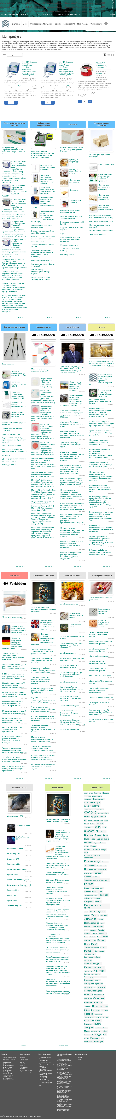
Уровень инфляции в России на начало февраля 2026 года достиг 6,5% (100, 433)
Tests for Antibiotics (26, 1070)
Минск (98, 901)
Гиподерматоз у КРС (15, 849)
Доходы (87, 915)
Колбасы (103, 843)
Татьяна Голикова (7, 1078)
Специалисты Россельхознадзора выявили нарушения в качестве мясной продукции (101, 528)
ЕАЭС (91, 793)
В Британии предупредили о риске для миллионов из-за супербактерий (42, 691)
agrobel (23, 1057)
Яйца (105, 835)
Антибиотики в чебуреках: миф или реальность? (72, 659)
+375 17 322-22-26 (74, 14)
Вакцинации (103, 839)
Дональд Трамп (88, 873)
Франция (92, 937)
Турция (96, 843)
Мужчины (87, 796)
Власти (88, 835)
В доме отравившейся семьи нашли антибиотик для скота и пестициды (43, 718)
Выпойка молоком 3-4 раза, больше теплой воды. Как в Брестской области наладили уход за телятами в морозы (71, 482)
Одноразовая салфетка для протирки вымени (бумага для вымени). (14, 440)
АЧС (95, 987)
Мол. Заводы (82, 24)
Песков (105, 793)
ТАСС (101, 888)
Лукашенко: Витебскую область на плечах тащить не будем (71, 424)
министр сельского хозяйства (92, 856)
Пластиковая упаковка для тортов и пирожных (71, 217)
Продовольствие (89, 954)
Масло (87, 1031)
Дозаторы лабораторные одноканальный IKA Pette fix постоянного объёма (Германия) (42, 253)
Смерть (92, 823)
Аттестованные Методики (41, 24)
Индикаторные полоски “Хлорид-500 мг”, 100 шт (40, 279)
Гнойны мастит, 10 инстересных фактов (97, 662)
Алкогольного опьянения (96, 880)
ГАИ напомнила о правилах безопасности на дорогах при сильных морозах (57, 950)
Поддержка (89, 839)
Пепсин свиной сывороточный (101, 231)
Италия (86, 846)
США (98, 827)
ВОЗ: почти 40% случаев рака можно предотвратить (57, 881)
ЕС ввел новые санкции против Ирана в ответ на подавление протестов (12, 720)
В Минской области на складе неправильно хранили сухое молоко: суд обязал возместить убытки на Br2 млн (72, 506)
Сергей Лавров (7, 1076)
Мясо (87, 816)
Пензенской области (103, 813)
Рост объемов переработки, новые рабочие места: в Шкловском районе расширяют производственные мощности (72, 519)
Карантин (88, 1024)
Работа (88, 884)
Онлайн (101, 930)
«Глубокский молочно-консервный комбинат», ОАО (45, 1084)
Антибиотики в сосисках (70, 729)
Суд (100, 891)
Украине (88, 1014)
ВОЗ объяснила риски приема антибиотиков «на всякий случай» (43, 767)
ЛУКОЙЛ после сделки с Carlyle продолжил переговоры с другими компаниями (14, 759)
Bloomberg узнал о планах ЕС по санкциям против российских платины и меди (13, 685)
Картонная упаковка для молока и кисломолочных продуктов (70, 239)
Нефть (104, 1031)
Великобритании (92, 849)
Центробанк (87, 1006)
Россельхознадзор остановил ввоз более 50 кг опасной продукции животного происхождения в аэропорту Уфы (101, 516)
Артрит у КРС (12, 901)
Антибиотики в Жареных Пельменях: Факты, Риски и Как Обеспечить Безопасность (72, 722)
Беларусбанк (43, 1076)
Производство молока (91, 947)
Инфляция (95, 1010)
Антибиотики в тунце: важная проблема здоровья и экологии (71, 646)
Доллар (98, 835)
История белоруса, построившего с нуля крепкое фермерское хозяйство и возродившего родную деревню (72, 532)
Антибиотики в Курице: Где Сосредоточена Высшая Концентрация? (71, 675)
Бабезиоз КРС (13, 890)
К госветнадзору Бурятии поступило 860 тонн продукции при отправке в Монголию (101, 424)
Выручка (97, 793)
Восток (100, 919)
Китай (94, 944)
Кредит (98, 1034)
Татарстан (97, 898)
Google (103, 849)
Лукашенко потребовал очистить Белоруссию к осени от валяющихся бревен (43, 670)
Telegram (89, 1027)
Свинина (87, 974)
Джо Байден (102, 869)
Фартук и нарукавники (11, 434)
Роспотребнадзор (92, 963)
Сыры (86, 793)
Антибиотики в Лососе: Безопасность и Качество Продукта (70, 698)
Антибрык (6, 455)
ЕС (85, 820)
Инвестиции (99, 971)
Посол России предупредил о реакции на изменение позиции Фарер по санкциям (14, 667)
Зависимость (88, 827)
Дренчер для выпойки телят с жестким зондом (14, 460)
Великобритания (91, 888)
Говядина (98, 1028)
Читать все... (20, 318)
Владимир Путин (92, 806)
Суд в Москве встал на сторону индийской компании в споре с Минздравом (43, 700)
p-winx (23, 1068)
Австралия (100, 823)
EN (114, 14)
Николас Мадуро (7, 1073)
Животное (97, 980)
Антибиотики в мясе (68, 653)
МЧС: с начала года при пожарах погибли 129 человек (57, 874)
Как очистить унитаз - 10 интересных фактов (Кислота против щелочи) (100, 712)
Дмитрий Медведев (8, 1065)
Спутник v (103, 947)
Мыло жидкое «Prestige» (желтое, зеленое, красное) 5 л (14, 450)
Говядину (98, 873)
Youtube (79, 1059)
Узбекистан (88, 898)
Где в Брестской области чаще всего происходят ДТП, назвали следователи (57, 865)
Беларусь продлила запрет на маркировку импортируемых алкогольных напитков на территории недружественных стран (57, 914)
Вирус (86, 912)
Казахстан (89, 1020)
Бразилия (99, 984)
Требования (98, 926)
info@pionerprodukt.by (9, 14)
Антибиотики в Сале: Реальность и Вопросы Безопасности (69, 713)
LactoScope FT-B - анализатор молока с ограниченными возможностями (43, 239)
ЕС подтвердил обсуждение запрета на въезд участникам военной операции (14, 694)
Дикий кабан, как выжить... (99, 656)
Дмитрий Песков (7, 1067)
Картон (63, 234)
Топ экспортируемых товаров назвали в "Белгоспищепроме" (58, 992)
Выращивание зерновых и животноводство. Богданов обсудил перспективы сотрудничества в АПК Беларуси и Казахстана (71, 469)
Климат (86, 823)
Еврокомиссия (99, 994)
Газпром (98, 1017)
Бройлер (105, 1028)
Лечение (102, 933)
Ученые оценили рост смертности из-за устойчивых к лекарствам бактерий (43, 709)
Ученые (95, 915)
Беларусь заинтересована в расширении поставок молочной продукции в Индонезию (71, 556)
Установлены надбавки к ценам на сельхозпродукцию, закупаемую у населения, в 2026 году (71, 414)
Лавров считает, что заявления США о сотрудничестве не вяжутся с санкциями (13, 656)
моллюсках (7, 87)
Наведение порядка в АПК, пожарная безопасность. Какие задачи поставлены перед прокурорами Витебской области (58, 970)
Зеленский (103, 915)
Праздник (103, 977)
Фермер (88, 998)
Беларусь (98, 1041)
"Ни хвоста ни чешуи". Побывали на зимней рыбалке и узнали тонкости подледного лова (58, 902)
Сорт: (4, 55)
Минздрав (89, 983)
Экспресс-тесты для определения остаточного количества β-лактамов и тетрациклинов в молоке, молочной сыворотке (12, 276)
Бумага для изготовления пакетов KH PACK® (70, 211)
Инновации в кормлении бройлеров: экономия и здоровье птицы (98, 442)
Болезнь (87, 891)
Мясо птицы (88, 987)
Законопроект (99, 809)
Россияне (95, 1038)
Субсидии (88, 960)
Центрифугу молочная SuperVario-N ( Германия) (101, 64)
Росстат (99, 866)
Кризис (87, 967)
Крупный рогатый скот (95, 820)
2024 (87, 1010)
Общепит (106, 1017)
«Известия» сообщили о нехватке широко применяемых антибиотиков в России (43, 729)
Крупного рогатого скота (93, 906)
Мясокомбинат (97, 796)
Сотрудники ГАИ (88, 1034)
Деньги (101, 911)
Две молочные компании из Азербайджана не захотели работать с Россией (42, 651)
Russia (98, 1020)
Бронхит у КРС (13, 875)
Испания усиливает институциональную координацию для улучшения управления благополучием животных (100, 476)
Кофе (106, 820)
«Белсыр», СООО (44, 1081)
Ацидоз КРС (12, 895)
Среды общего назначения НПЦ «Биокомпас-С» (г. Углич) (101, 216)
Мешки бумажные (67, 255)
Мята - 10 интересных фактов (100, 676)
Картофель (99, 1014)
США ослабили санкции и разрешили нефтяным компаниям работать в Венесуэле (12, 740)
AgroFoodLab (24, 1059)
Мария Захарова (7, 1070)
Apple (86, 852)
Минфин (87, 934)
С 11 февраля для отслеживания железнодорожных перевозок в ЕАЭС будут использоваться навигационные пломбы (58, 938)
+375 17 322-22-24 (56, 14)
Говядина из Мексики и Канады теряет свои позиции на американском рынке (100, 465)
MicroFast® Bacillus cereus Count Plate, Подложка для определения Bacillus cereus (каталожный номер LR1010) (42, 483)
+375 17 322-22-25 (38, 14)
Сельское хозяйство (92, 957)
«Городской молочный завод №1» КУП (45, 1074)
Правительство (100, 1006)
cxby (22, 1062)
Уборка (102, 923)
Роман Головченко (8, 1075)
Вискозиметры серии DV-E (41, 260)
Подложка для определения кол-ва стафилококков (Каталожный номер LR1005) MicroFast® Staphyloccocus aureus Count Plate (42, 506)
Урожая (87, 927)
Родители (96, 876)
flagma (23, 1065)
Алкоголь (88, 1002)
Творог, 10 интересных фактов (101, 698)
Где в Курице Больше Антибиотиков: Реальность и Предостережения (71, 689)
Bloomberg (101, 831)
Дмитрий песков (98, 967)
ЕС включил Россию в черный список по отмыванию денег (14, 712)
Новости (57, 24)
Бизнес (101, 940)
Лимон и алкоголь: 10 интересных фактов (97, 670)
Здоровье (88, 980)
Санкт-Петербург (92, 802)
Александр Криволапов (9, 1057)
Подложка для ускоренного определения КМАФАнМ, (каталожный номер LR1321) (42, 474)
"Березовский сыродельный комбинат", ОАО (45, 1071)
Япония (105, 937)
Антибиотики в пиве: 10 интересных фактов (98, 650)
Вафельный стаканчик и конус (101, 221)
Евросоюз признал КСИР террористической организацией (12, 729)
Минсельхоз (90, 940)
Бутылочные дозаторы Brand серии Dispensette (42, 232)
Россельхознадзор (93, 991)
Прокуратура (88, 971)
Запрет (92, 911)
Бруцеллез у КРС (14, 864)
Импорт (98, 1002)
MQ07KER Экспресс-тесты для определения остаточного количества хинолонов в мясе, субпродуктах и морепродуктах (29, 68)
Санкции (98, 998)
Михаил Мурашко (8, 1072)
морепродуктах (19, 85)
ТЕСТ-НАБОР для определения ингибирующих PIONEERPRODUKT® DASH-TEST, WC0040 (64, 1071)
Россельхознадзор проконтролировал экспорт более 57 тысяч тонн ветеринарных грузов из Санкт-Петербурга (100, 412)
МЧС (102, 1038)
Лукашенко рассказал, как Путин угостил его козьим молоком (41, 661)
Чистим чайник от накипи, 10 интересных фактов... (100, 643)
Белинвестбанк (44, 1060)
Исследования (91, 923)
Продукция (15, 24)
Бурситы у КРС (13, 859)
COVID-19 (90, 812)
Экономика (89, 865)
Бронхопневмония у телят (17, 869)
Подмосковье (88, 809)
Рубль (105, 865)
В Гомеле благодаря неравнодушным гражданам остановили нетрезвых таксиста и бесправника (57, 926)
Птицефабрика (89, 1017)
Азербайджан (95, 1031)
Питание (94, 933)
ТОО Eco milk (43, 1077)
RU (111, 14)
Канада (93, 846)
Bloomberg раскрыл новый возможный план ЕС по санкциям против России (12, 704)
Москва (101, 987)
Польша (94, 891)
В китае (87, 876)
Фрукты (86, 1038)
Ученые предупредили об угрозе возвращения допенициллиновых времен (42, 748)
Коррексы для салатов (69, 245)
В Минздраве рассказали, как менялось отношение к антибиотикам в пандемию (43, 758)
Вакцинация (99, 951)
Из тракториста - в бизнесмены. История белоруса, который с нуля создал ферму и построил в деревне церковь (71, 494)
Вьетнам (105, 862)
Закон (104, 827)
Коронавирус (92, 861)
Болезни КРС (69, 24)
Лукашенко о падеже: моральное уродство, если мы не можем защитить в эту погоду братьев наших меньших (72, 456)
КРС (105, 1034)
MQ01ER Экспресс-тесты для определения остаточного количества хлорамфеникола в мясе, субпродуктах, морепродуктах (66, 68)
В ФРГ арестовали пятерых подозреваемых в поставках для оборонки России (13, 676)
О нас (25, 24)
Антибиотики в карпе (68, 682)
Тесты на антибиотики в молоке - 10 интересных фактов (98, 634)
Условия (22, 87)
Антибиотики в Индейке (69, 706)
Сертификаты (96, 24)
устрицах (15, 87)
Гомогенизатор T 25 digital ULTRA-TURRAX (41, 226)
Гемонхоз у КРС (13, 854)
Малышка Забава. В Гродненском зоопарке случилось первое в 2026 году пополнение (72, 434)
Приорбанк (43, 1067)
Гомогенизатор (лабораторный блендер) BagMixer (41, 272)
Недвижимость (98, 799)
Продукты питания (98, 817)
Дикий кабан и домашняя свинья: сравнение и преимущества (99, 690)
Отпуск (86, 930)
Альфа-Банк (43, 1079)
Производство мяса (90, 895)
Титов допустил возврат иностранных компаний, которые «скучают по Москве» (14, 750)
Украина (93, 930)
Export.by (23, 1064)
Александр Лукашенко (91, 977)
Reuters (97, 1024)
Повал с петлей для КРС (12, 446)
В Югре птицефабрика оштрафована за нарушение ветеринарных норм (100, 552)
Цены (87, 944)
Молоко (88, 842)
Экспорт (89, 831)
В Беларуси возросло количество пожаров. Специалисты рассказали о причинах (56, 890)
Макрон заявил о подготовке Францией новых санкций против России (13, 769)
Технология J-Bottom (97, 234)
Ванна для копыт (9, 465)
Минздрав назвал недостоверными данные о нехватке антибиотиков (42, 739)
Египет (86, 937)
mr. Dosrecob (24, 1067)
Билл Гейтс (6, 1060)
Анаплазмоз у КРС (14, 906)
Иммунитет (89, 901)
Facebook (103, 895)
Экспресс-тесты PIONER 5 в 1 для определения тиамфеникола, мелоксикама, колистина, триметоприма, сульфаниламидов (13, 287)
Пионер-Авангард (26, 1072)
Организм (105, 1010)
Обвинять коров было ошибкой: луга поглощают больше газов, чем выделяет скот (100, 488)
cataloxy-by (24, 1060)
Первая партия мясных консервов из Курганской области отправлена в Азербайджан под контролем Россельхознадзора (101, 541)
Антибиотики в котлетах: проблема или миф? (70, 666)
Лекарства (87, 799)
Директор (90, 918)
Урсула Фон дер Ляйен (9, 1079)
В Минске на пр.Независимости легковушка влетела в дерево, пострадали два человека (58, 983)
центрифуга (99, 73)
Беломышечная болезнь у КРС (19, 885)
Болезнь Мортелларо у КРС (18, 880)
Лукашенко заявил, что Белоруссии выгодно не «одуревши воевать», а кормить (40, 680)
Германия (88, 1042)
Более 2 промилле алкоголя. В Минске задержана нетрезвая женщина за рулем (58, 959)
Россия (88, 950)
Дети (98, 937)
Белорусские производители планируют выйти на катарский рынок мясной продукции (71, 544)
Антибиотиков (96, 974)
